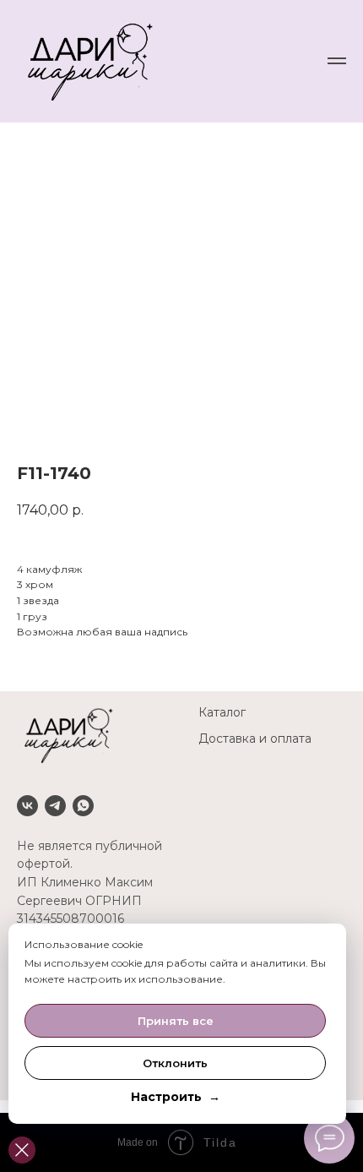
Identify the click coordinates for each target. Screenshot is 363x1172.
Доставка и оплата (255, 738)
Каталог (222, 712)
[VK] (27, 805)
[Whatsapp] (83, 805)
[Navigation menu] (337, 60)
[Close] (21, 1150)
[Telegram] (55, 805)
